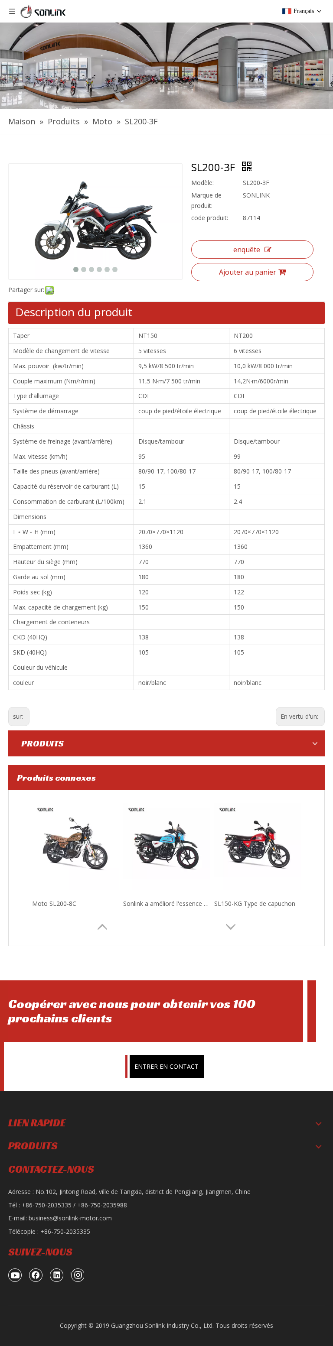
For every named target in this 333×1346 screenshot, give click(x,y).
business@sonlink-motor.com (70, 1218)
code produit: (209, 218)
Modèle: (202, 182)
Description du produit (73, 312)
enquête (246, 249)
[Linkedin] (57, 1275)
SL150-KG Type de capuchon (254, 903)
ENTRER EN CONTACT (166, 1066)
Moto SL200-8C (54, 903)
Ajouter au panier (247, 272)
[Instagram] (77, 1275)
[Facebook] (36, 1275)
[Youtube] (15, 1275)
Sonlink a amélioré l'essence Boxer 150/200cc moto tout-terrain (166, 903)
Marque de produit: (206, 200)
